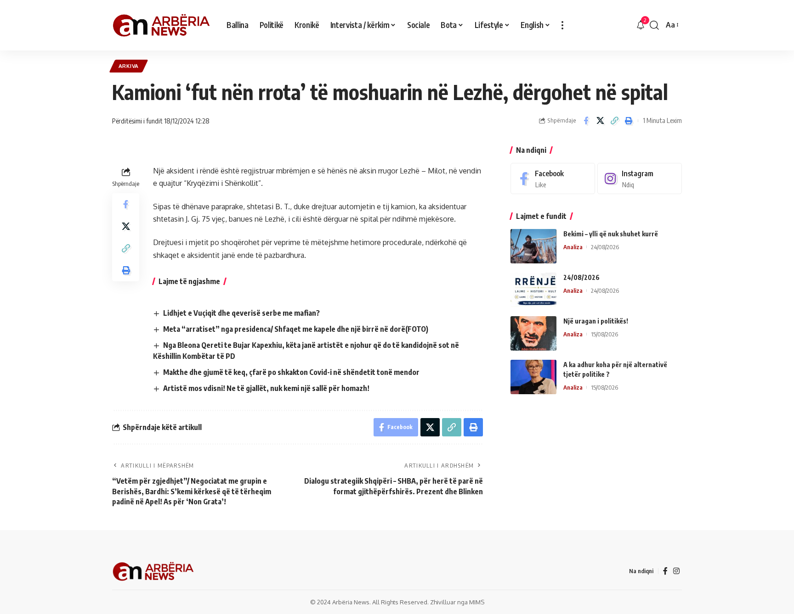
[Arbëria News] (162, 25)
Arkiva (129, 65)
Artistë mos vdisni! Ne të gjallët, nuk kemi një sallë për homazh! (266, 388)
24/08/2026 (581, 277)
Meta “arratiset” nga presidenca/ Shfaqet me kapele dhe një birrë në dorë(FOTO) (295, 329)
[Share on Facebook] (585, 120)
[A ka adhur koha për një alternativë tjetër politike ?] (533, 377)
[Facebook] (552, 179)
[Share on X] (600, 120)
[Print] (628, 120)
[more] (562, 25)
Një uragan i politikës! (595, 321)
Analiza (573, 247)
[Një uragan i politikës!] (533, 333)
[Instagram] (639, 179)
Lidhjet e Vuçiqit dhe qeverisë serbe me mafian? (241, 313)
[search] (654, 25)
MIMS (476, 602)
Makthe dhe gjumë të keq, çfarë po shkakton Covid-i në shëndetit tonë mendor (291, 372)
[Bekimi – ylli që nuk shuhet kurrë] (533, 246)
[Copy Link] (614, 120)
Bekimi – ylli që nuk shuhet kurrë (610, 234)
